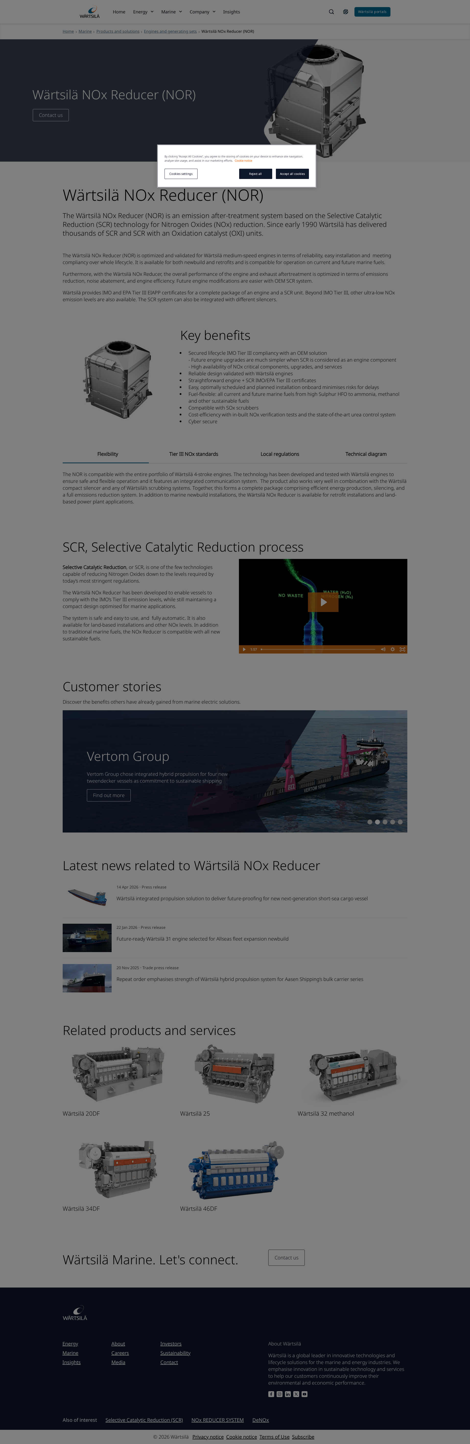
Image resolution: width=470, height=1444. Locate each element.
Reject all (255, 174)
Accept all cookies (292, 174)
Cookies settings (180, 174)
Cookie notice (243, 160)
